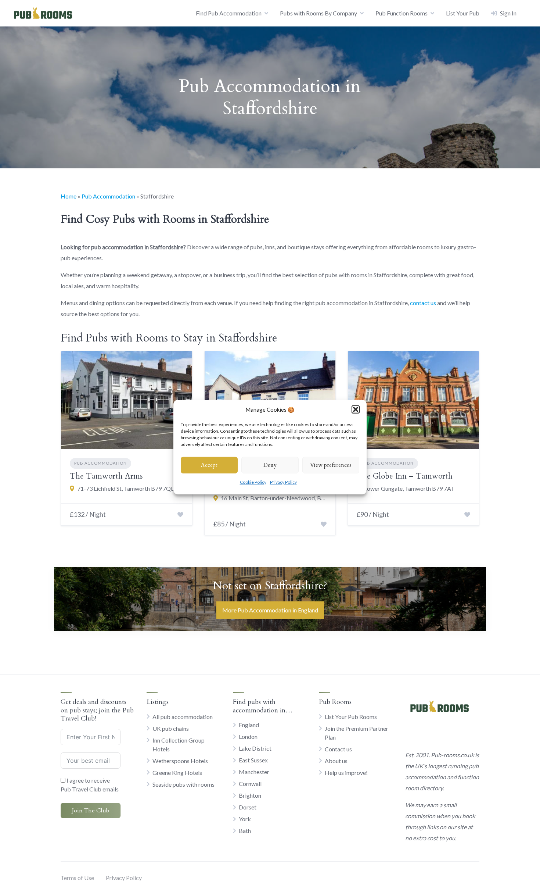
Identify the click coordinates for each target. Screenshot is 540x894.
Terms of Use (77, 877)
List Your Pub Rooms (351, 716)
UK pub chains (170, 728)
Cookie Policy (253, 481)
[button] (355, 409)
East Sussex (253, 760)
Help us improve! (346, 772)
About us (336, 760)
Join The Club (90, 811)
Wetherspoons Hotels (180, 760)
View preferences (331, 465)
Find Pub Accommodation (229, 13)
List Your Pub (462, 13)
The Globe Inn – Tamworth (405, 476)
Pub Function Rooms (401, 13)
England (249, 724)
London (248, 736)
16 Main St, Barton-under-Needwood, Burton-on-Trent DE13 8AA (274, 497)
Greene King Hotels (177, 772)
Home (68, 196)
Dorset (247, 807)
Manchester (254, 771)
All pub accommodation (182, 716)
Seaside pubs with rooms (183, 784)
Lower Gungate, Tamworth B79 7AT (409, 488)
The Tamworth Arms (106, 476)
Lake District (255, 748)
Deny (270, 465)
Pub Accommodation (108, 196)
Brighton (250, 795)
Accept (209, 465)
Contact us (338, 748)
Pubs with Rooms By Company (318, 13)
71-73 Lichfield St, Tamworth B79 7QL (125, 488)
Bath (245, 830)
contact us (423, 302)
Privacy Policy (283, 481)
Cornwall (250, 783)
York (245, 818)
